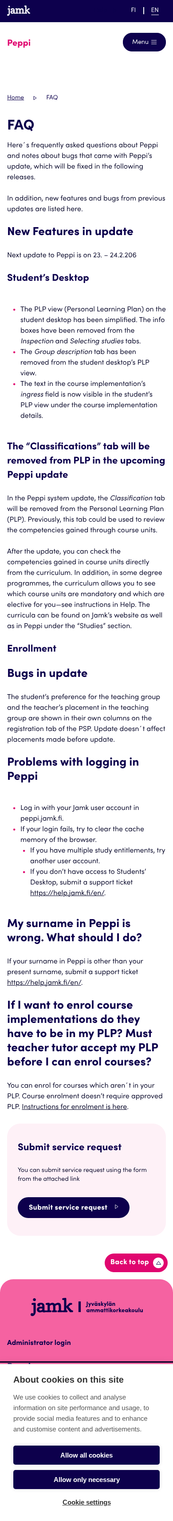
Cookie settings (87, 1502)
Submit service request (68, 1208)
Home (15, 98)
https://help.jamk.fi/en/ (67, 893)
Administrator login (39, 1343)
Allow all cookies (86, 1455)
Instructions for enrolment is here (74, 1107)
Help (105, 10)
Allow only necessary (87, 1479)
